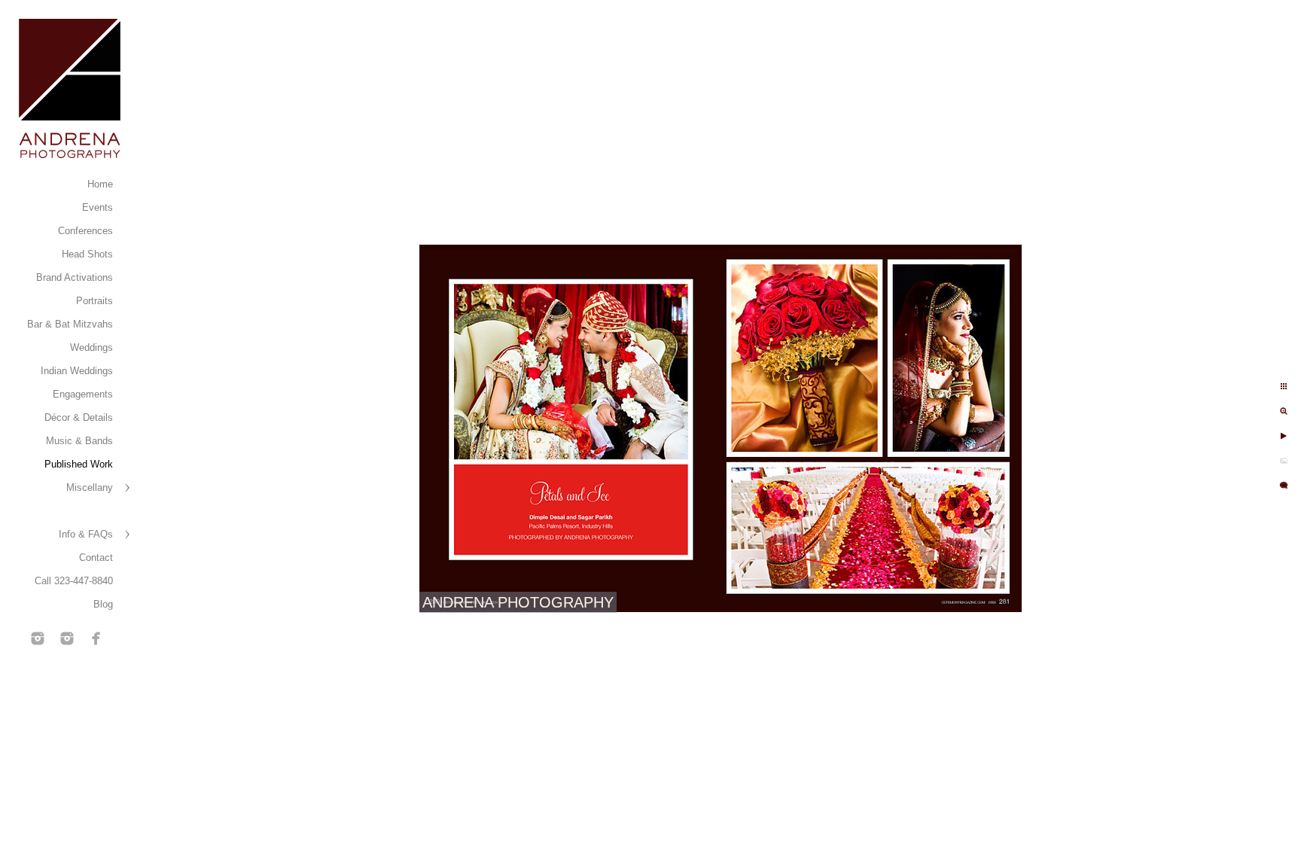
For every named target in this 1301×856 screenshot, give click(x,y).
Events (97, 207)
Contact (96, 557)
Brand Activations (74, 277)
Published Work (78, 464)
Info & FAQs (86, 534)
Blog (103, 604)
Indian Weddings (77, 370)
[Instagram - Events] (37, 638)
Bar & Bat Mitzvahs (70, 324)
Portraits (94, 300)
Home (100, 184)
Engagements (83, 394)
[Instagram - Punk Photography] (67, 638)
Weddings (91, 347)
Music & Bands (79, 440)
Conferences (85, 230)
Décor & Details (78, 417)
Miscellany (89, 487)
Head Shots (87, 254)
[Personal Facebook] (96, 638)
